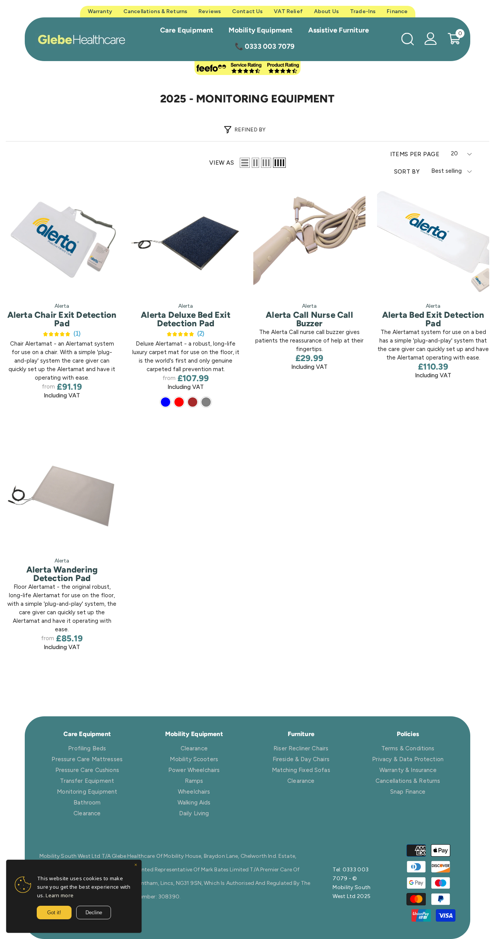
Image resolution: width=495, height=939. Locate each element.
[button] (245, 163)
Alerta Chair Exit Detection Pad (62, 319)
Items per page (414, 154)
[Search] (407, 38)
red (179, 402)
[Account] (431, 38)
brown (192, 402)
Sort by (407, 171)
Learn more (59, 895)
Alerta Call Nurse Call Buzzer (309, 319)
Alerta (62, 306)
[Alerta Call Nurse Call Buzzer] (309, 240)
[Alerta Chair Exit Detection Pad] (62, 240)
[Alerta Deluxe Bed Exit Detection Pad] (186, 240)
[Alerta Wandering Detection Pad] (62, 495)
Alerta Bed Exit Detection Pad (433, 319)
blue (165, 402)
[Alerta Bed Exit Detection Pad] (433, 240)
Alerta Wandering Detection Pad (62, 574)
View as (221, 162)
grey (206, 402)
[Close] (136, 865)
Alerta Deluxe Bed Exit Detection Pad (185, 319)
